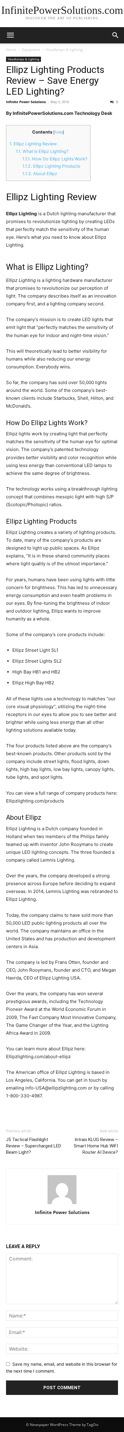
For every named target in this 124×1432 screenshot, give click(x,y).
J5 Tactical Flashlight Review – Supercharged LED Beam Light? (33, 1146)
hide (59, 132)
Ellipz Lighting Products (51, 166)
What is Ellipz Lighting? (42, 151)
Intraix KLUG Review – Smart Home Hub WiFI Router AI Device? (96, 1146)
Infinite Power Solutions (26, 101)
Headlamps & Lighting (64, 49)
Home (11, 49)
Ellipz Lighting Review (33, 143)
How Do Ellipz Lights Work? (54, 158)
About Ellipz (39, 173)
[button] (10, 35)
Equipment (31, 49)
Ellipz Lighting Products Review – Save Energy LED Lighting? (55, 80)
